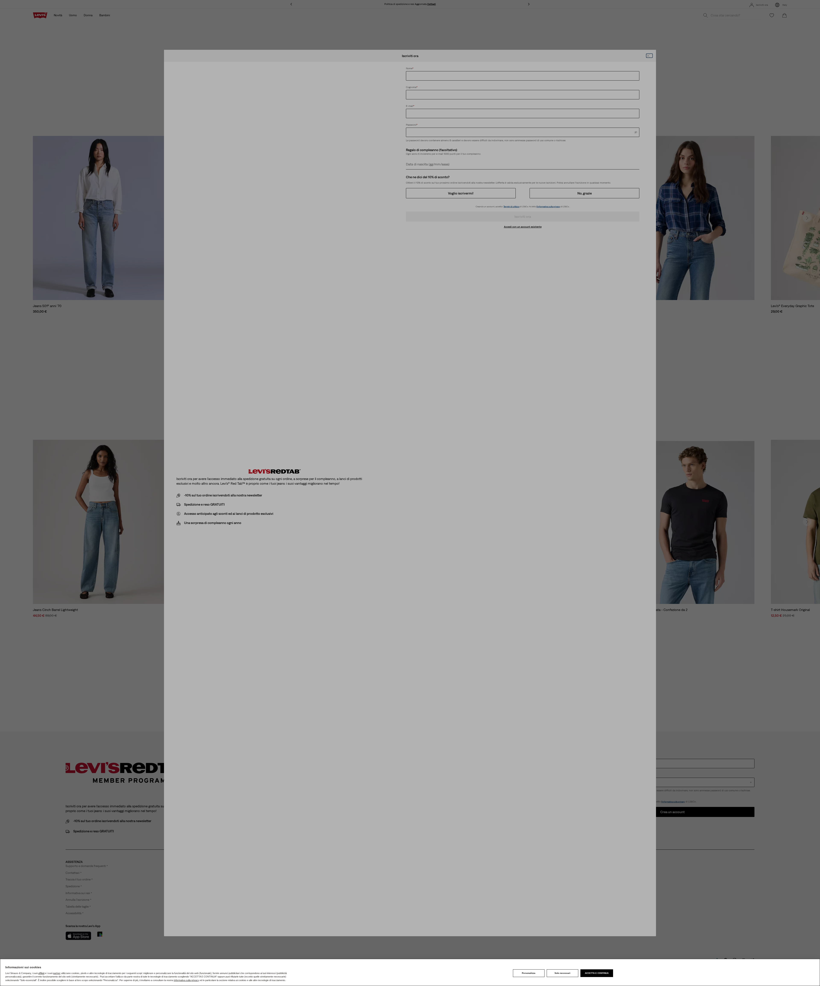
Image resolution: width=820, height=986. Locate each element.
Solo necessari (562, 973)
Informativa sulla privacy (186, 980)
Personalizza (528, 973)
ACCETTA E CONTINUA (597, 973)
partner (56, 973)
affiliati (41, 973)
